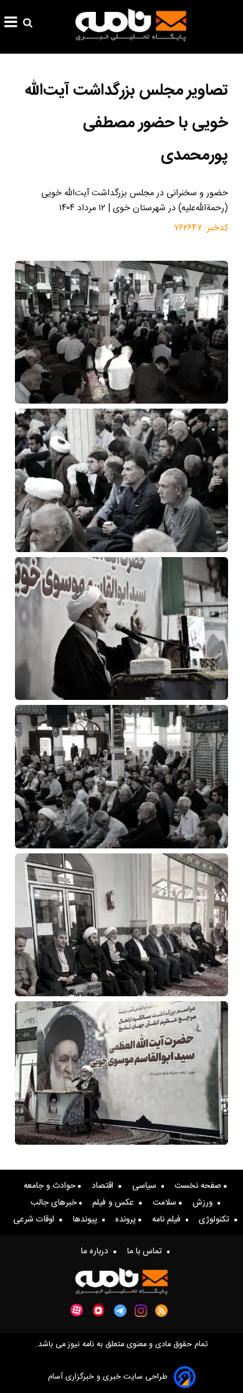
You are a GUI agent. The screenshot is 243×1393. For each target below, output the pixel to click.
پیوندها (87, 1219)
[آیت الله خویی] (121, 332)
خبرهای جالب (55, 1203)
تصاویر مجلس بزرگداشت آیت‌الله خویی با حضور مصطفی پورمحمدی (126, 123)
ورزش (205, 1203)
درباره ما (97, 1251)
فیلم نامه (169, 1219)
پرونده (126, 1219)
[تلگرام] (120, 1310)
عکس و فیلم (115, 1203)
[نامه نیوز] (131, 24)
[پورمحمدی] (121, 628)
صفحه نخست (199, 1186)
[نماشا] (98, 1309)
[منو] (10, 23)
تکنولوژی (216, 1219)
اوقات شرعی (36, 1219)
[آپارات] (76, 1310)
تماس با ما (147, 1251)
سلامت (166, 1203)
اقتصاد (105, 1186)
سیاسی (146, 1186)
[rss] (161, 1310)
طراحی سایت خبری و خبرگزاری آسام (108, 1377)
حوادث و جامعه (51, 1186)
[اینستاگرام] (141, 1310)
